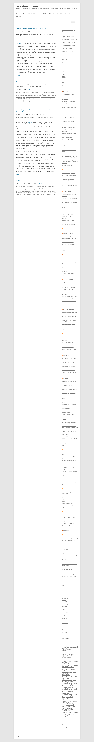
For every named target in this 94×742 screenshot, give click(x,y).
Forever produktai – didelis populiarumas (69, 47)
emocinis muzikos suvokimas (49, 94)
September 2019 (65, 609)
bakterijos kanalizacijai (70, 647)
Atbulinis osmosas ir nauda (67, 209)
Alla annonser (59, 13)
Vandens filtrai (64, 86)
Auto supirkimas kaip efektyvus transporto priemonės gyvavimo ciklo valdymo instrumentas (70, 238)
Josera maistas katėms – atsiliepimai (68, 287)
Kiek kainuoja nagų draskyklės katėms (69, 127)
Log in (63, 724)
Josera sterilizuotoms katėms (67, 285)
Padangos (63, 76)
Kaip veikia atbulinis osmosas (67, 342)
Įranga (63, 71)
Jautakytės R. (65, 650)
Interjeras (63, 70)
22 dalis (18, 180)
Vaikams (63, 85)
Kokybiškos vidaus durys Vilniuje (68, 220)
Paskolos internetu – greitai (67, 515)
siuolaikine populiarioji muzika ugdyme (69, 691)
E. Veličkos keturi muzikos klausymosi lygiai (35, 94)
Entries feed (64, 725)
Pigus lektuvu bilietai (67, 169)
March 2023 (64, 600)
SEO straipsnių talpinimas (27, 6)
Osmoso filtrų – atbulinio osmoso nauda (69, 555)
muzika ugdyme (40, 95)
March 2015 (64, 630)
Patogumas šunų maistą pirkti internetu (69, 296)
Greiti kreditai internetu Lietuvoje (68, 523)
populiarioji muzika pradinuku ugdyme (33, 97)
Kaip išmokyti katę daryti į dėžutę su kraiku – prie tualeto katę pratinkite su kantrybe (69, 117)
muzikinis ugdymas (67, 671)
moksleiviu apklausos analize (69, 659)
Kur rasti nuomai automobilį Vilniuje (68, 370)
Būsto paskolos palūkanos (67, 525)
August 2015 (64, 624)
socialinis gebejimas (67, 700)
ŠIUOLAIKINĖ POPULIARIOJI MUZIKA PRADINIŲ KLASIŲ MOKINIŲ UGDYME (70, 713)
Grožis (63, 68)
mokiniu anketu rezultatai (68, 657)
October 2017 (64, 613)
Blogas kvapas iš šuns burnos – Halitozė (69, 107)
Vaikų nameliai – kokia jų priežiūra (68, 50)
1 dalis (17, 174)
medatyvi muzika (19, 95)
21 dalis (18, 75)
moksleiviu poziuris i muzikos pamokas (70, 661)
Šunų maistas (65, 378)
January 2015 (64, 632)
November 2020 (65, 604)
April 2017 (63, 615)
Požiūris (20, 43)
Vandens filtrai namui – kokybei (68, 503)
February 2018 (64, 610)
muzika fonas (33, 95)
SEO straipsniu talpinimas (68, 233)
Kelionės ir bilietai (31, 13)
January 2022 (64, 601)
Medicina (63, 74)
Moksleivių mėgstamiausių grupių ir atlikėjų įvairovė (70, 665)
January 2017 (64, 618)
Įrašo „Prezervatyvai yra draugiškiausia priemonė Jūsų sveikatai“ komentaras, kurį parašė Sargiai (70, 427)
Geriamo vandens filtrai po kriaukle (68, 212)
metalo (63, 656)
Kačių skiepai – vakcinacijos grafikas (68, 94)
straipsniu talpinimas (65, 701)
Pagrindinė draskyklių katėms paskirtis (69, 133)
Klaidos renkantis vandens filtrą (68, 242)
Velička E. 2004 (71, 706)
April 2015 (63, 629)
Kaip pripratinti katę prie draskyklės (68, 101)
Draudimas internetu (67, 255)
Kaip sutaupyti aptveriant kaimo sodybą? (69, 183)
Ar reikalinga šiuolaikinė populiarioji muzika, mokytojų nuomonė (34, 110)
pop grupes (72, 672)
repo (63, 681)
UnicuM (64, 419)
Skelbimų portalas (68, 13)
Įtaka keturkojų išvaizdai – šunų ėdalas (69, 305)
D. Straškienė (67, 648)
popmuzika (65, 673)
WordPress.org (64, 728)
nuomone (30, 122)
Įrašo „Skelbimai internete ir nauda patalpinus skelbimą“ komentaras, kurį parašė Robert (69, 444)
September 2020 (65, 606)
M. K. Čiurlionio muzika (68, 654)
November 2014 (65, 633)
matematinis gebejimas (68, 655)
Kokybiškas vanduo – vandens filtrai (68, 45)
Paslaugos (18, 16)
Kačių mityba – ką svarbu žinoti (67, 109)
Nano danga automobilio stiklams (68, 244)
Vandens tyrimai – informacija (67, 51)
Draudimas (23, 13)
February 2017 (64, 617)
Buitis (63, 63)
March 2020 (64, 607)
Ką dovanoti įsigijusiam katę (67, 291)
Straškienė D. (41, 100)
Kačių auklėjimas (65, 99)
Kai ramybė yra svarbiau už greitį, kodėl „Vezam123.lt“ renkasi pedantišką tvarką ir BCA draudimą (70, 161)
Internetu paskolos (67, 511)
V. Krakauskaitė (21, 101)
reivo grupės (72, 680)
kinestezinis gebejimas (68, 652)
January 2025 (64, 597)
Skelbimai (44, 13)
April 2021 (63, 603)
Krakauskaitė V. (66, 653)
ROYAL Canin (64, 294)
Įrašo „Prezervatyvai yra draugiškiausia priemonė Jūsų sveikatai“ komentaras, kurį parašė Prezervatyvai (70, 433)
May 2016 (63, 621)
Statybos (63, 83)
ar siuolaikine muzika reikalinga (40, 92)
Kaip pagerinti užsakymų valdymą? (68, 165)
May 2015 (63, 627)
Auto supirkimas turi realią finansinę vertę (70, 538)
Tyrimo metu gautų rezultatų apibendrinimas (31, 28)
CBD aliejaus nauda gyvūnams (67, 289)
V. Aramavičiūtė (66, 702)
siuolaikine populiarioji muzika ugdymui (31, 100)
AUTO (17, 13)
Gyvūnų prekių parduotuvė (68, 279)
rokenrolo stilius (68, 681)
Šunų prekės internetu (66, 412)
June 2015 (63, 626)
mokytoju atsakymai (27, 95)
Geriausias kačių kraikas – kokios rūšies (69, 462)
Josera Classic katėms (66, 282)
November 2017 (65, 612)
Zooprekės (65, 449)
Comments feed (65, 727)
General (63, 66)
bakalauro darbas (68, 645)
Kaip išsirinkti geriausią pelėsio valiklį (68, 173)
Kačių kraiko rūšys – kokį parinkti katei (69, 460)
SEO (39, 13)
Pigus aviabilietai (66, 355)
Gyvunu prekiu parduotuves (68, 309)
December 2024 (65, 598)
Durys (63, 65)
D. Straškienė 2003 (67, 649)
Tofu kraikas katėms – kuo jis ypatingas (69, 465)
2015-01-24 (29, 89)
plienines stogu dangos (65, 672)
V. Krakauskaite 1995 (67, 703)
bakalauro (63, 645)
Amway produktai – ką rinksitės (68, 48)
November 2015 (65, 623)
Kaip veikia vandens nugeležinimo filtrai (69, 344)
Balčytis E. (25, 94)
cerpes (63, 648)
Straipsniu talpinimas (67, 191)
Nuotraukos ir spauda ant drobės (68, 153)
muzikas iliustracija (46, 95)
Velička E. (64, 706)
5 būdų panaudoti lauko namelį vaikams (69, 574)
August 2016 (64, 620)
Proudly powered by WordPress (21, 736)
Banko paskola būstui (66, 521)
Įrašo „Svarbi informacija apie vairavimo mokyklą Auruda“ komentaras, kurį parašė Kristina (70, 438)
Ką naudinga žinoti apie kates (67, 96)
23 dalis (18, 81)
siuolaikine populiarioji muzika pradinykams (39, 98)
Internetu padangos (67, 530)
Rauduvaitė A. (65, 680)
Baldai (63, 62)
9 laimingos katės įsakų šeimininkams (69, 139)
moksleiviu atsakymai (67, 660)
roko (74, 681)
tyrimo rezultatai (73, 701)
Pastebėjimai (51, 13)
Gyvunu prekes (65, 91)
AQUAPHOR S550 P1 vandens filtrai (68, 214)
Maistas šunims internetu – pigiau (68, 414)
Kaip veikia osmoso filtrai (66, 246)
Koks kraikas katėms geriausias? (68, 298)
